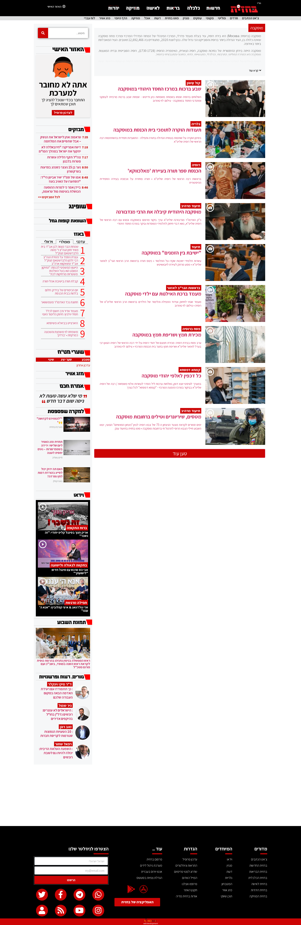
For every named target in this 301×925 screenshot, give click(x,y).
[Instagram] (98, 911)
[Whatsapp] (98, 895)
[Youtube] (79, 911)
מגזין (186, 18)
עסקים (197, 18)
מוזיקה (135, 18)
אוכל (147, 18)
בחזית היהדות (259, 890)
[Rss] (61, 911)
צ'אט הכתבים (250, 18)
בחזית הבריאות (258, 871)
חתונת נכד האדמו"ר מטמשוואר (59, 302)
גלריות (228, 878)
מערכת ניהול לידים (151, 865)
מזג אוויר (104, 18)
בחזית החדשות (258, 865)
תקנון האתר (190, 890)
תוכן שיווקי (226, 896)
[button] (255, 70)
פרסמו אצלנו (189, 884)
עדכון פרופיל (189, 859)
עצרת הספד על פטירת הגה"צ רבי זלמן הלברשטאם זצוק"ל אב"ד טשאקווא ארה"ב (60, 260)
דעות (157, 18)
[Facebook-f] (61, 895)
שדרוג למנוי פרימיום (185, 871)
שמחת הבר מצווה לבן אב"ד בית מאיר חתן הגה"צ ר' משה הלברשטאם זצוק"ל (59, 250)
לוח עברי (89, 18)
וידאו (229, 859)
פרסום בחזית (154, 859)
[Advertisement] (150, 795)
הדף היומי (120, 18)
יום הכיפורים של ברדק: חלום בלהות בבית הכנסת (61, 292)
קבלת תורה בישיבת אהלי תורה (60, 281)
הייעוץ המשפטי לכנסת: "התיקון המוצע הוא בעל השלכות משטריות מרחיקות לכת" (60, 271)
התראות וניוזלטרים (186, 865)
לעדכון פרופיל (63, 112)
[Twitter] (42, 895)
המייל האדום (189, 878)
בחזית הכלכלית (257, 878)
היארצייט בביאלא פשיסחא (62, 323)
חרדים (234, 18)
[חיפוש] (43, 33)
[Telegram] (79, 895)
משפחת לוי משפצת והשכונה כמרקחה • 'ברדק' (61, 333)
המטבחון (227, 884)
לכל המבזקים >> (49, 197)
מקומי (210, 18)
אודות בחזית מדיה (186, 896)
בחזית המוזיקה (258, 896)
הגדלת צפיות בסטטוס (149, 878)
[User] (42, 911)
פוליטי (222, 18)
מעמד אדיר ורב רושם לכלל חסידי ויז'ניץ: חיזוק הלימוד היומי (60, 312)
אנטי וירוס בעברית (151, 871)
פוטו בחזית (172, 18)
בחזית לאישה (259, 884)
